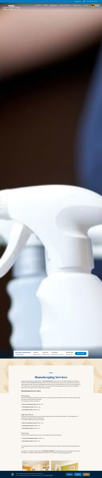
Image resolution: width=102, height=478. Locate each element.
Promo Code (69, 352)
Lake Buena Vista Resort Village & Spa (31, 381)
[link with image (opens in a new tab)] (95, 5)
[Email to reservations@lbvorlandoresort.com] (84, 1)
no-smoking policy (64, 452)
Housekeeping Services (51, 377)
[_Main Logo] (11, 8)
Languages (77, 1)
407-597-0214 (93, 1)
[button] (37, 353)
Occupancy (55, 352)
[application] (51, 474)
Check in (35, 352)
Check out (45, 352)
